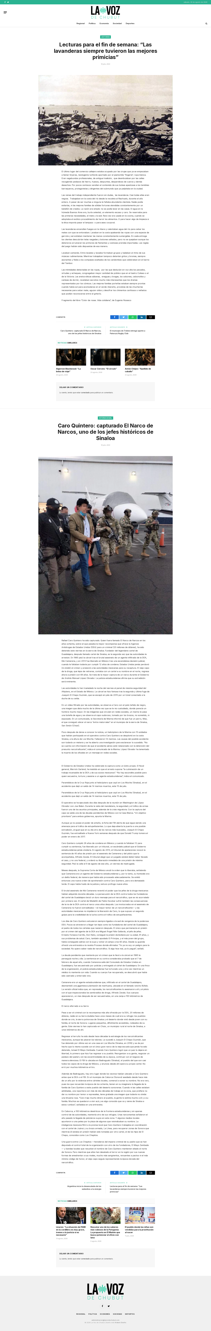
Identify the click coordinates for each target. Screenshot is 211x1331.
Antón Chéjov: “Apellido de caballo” (138, 370)
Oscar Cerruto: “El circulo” (103, 369)
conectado (85, 392)
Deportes (130, 23)
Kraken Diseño (120, 1322)
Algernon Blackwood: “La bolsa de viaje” (68, 370)
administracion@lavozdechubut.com (105, 1320)
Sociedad (117, 23)
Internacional (105, 418)
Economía (104, 23)
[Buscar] (206, 23)
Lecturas (105, 37)
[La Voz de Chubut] (105, 12)
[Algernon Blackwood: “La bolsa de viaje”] (71, 357)
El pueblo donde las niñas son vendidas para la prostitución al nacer (139, 1230)
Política (92, 23)
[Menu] (5, 12)
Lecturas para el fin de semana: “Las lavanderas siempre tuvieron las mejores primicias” (128, 1189)
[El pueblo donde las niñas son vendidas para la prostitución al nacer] (140, 1215)
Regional (81, 23)
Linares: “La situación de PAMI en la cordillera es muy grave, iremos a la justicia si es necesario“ (71, 1231)
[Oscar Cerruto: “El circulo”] (105, 357)
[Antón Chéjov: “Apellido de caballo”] (140, 357)
